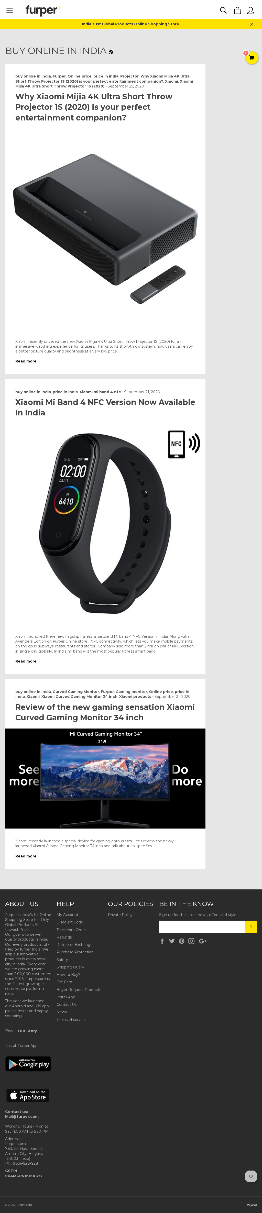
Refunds (64, 937)
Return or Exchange (75, 944)
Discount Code (70, 922)
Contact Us (67, 1004)
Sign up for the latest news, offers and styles (198, 914)
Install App (66, 997)
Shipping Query (70, 967)
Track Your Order (71, 930)
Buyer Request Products (79, 989)
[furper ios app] (28, 1106)
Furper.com (24, 1205)
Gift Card (64, 982)
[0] (251, 58)
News (62, 1012)
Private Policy (120, 914)
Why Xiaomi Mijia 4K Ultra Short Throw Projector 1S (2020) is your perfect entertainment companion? (93, 107)
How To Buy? (68, 974)
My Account (67, 914)
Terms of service (71, 1019)
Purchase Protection (75, 952)
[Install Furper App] (28, 1070)
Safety (62, 959)
